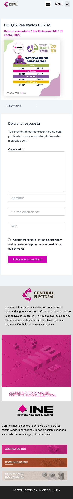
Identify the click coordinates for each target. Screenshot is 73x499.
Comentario (16, 149)
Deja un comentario (17, 31)
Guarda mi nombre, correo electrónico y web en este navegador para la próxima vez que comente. (35, 244)
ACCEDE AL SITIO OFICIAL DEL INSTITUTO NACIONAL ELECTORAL (32, 394)
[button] (48, 4)
